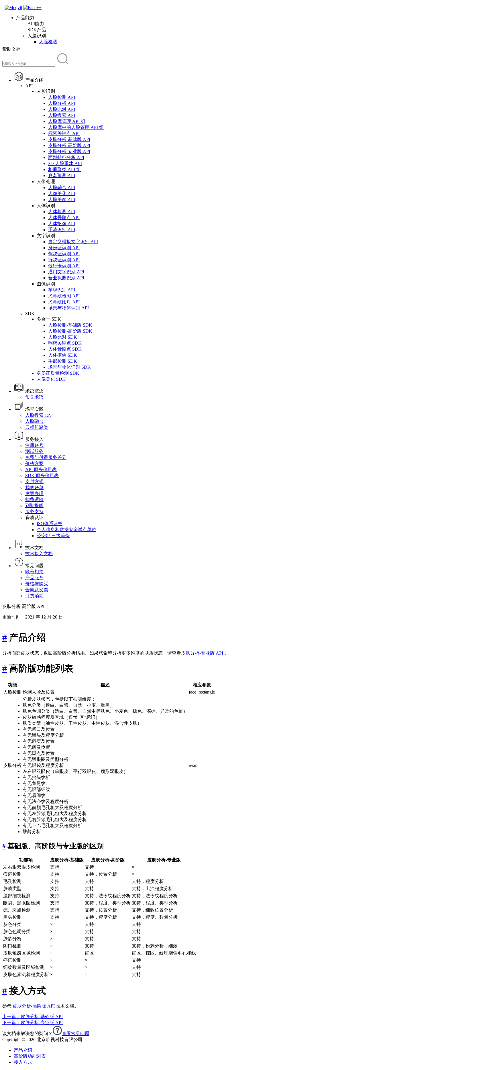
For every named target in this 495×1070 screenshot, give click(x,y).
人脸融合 (34, 421)
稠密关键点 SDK (65, 343)
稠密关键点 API (64, 133)
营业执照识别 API (66, 277)
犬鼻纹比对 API (64, 301)
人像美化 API (61, 193)
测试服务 (34, 451)
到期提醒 (34, 505)
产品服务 (34, 577)
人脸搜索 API (61, 115)
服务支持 (34, 511)
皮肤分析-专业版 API (69, 151)
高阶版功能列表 (30, 1056)
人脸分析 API (61, 103)
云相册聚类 (36, 427)
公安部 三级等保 (53, 535)
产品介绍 (23, 1050)
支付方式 (34, 481)
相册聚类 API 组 (64, 169)
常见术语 (34, 397)
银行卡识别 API (64, 265)
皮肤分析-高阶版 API (69, 145)
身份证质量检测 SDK (58, 373)
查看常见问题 (75, 1033)
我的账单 (34, 487)
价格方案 (34, 463)
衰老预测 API (61, 175)
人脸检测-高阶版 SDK (70, 331)
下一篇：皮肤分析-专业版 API (32, 1022)
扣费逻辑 (34, 499)
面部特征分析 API (66, 157)
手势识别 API (61, 229)
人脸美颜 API (61, 199)
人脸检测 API (61, 97)
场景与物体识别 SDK (69, 367)
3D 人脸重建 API (65, 163)
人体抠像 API (61, 223)
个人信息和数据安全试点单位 (66, 529)
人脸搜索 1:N (38, 415)
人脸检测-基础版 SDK (70, 325)
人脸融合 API (61, 187)
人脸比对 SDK (62, 337)
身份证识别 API (64, 247)
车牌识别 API (61, 289)
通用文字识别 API (66, 271)
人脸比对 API (61, 109)
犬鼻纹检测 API (64, 295)
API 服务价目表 (41, 469)
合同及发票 (36, 589)
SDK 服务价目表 (42, 475)
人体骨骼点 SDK (65, 349)
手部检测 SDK (62, 361)
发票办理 (34, 493)
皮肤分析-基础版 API (69, 139)
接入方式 (23, 1062)
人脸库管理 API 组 (66, 121)
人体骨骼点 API (64, 217)
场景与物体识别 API (68, 307)
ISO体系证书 (49, 523)
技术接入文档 (39, 553)
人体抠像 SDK (62, 355)
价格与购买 (36, 583)
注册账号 (34, 445)
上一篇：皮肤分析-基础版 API (32, 1016)
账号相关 (34, 571)
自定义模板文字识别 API (73, 241)
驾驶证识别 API (64, 253)
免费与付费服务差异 (45, 457)
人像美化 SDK (51, 379)
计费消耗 (34, 595)
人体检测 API (61, 211)
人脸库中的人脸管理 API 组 (76, 127)
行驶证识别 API (64, 259)
